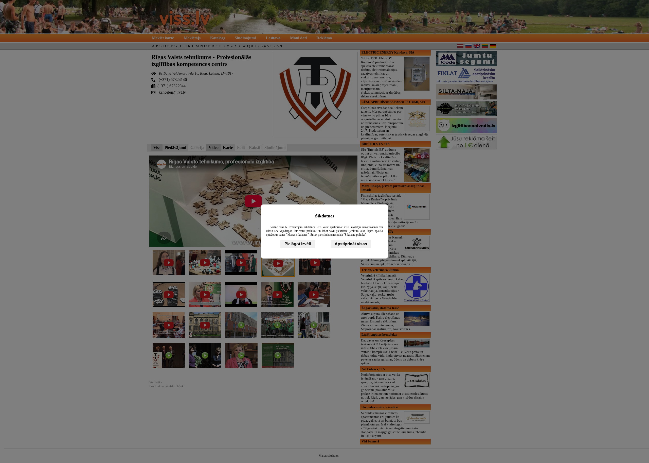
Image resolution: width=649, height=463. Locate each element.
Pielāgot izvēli (297, 244)
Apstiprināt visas (351, 244)
